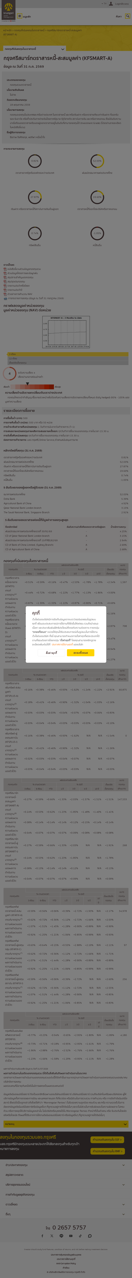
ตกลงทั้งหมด (81, 652)
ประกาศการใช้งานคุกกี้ (62, 644)
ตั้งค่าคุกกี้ (51, 653)
